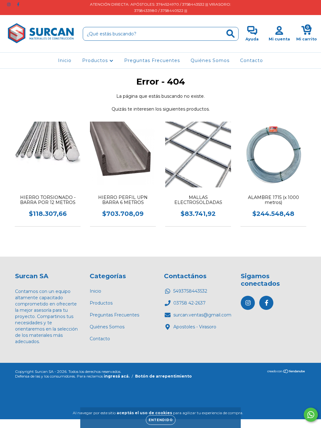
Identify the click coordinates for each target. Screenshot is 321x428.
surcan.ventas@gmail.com (202, 315)
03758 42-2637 (189, 303)
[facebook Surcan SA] (18, 4)
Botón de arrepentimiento (163, 376)
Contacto (251, 60)
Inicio (64, 60)
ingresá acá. (116, 376)
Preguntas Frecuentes (152, 60)
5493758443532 (190, 291)
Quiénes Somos (210, 60)
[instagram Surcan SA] (9, 4)
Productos (95, 60)
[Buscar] (230, 33)
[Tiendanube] (286, 372)
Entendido (161, 420)
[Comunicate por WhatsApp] (311, 415)
